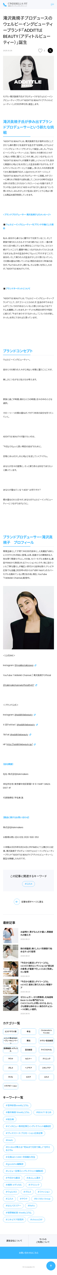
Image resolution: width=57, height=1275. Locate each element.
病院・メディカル (15, 1184)
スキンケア (46, 1068)
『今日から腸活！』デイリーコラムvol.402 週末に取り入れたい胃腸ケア (36, 984)
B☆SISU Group (43, 1198)
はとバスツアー (14, 1205)
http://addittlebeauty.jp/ (20, 744)
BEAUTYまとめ (44, 1112)
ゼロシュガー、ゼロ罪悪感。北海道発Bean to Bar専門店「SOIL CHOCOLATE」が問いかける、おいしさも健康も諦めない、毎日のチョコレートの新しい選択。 (36, 1003)
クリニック (46, 1058)
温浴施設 (28, 1049)
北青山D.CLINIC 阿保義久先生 (21, 1157)
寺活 (28, 1031)
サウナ (10, 1058)
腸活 (28, 1040)
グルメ (10, 1068)
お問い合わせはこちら (28, 1252)
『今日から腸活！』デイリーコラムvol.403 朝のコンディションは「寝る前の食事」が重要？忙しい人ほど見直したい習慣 (37, 967)
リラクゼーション (10, 1086)
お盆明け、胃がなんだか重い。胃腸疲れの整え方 (36, 933)
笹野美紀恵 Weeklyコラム (20, 1212)
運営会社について (14, 1240)
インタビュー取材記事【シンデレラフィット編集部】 (29, 1126)
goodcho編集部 (15, 1164)
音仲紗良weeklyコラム (18, 1105)
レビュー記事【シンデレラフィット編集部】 (25, 1171)
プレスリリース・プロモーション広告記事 (25, 1133)
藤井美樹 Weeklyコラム (18, 1112)
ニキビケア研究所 (16, 1219)
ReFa (32, 1205)
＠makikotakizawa (24, 665)
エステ (28, 1077)
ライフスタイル (46, 1049)
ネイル (10, 1077)
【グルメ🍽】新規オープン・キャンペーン (10, 1041)
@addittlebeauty (24, 714)
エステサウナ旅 (10, 1031)
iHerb (10, 1140)
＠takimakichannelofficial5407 (18, 685)
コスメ (29, 883)
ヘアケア (28, 1068)
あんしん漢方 (34, 1177)
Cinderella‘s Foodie (46, 1031)
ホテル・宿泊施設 (46, 1040)
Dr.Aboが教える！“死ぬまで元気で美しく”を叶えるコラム (28, 1149)
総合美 (11, 1119)
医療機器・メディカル (11, 1049)
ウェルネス (12, 1191)
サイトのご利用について (43, 1241)
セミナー (28, 1058)
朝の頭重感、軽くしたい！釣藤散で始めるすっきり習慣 (36, 950)
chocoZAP (37, 1219)
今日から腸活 (14, 1177)
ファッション (45, 1191)
